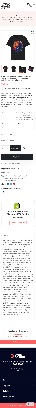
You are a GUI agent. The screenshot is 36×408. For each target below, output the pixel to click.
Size (2, 135)
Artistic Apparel (22, 176)
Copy (24, 224)
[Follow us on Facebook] (8, 184)
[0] (27, 5)
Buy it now (17, 157)
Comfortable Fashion (11, 178)
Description (7, 235)
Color (3, 141)
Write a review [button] (18, 342)
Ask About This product (12, 163)
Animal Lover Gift (10, 176)
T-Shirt (18, 128)
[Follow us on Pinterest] (14, 184)
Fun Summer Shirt (11, 180)
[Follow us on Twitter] (11, 184)
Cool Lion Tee (23, 178)
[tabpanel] (5, 69)
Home (17, 15)
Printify (18, 123)
